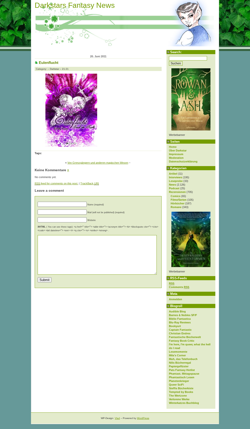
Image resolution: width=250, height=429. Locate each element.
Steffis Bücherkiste (181, 388)
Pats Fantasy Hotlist (182, 370)
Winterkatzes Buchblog (184, 402)
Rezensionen (177, 191)
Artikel (173, 173)
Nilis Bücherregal (180, 362)
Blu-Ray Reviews (180, 322)
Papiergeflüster (178, 366)
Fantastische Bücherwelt (185, 337)
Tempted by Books (181, 391)
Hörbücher (177, 203)
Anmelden (175, 299)
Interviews (175, 177)
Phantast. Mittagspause (184, 373)
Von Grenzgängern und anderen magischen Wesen (97, 162)
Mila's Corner (177, 355)
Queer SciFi (176, 384)
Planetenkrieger (179, 380)
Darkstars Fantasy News (75, 5)
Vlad (117, 418)
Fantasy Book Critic (181, 340)
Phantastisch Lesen (181, 377)
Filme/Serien (179, 199)
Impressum (176, 154)
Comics (175, 196)
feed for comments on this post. (56, 183)
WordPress (143, 418)
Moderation (176, 157)
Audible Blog (177, 311)
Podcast (174, 188)
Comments (179, 287)
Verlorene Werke (179, 399)
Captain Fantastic (180, 329)
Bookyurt (175, 326)
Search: (176, 52)
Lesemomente (178, 351)
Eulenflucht (48, 62)
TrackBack (89, 183)
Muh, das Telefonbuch (183, 359)
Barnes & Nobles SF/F (183, 315)
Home (173, 146)
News (172, 184)
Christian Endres (179, 333)
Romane (176, 207)
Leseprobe (176, 181)
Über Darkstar (178, 150)
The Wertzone (178, 395)
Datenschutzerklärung (183, 161)
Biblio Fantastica (180, 318)
